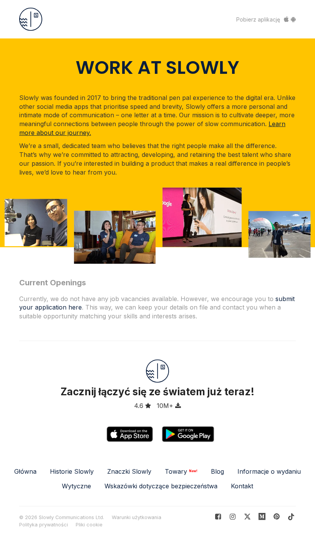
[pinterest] (262, 517)
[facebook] (218, 517)
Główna (25, 471)
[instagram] (232, 517)
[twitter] (247, 517)
